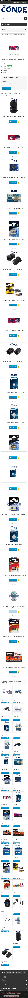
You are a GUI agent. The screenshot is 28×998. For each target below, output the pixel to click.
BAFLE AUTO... (4, 910)
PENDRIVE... (3, 698)
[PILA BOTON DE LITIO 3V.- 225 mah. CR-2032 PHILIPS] (14, 167)
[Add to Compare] (18, 122)
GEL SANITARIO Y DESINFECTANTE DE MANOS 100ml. (14, 607)
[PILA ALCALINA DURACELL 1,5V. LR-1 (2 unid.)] (14, 290)
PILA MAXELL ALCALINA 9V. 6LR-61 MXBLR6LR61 (14, 514)
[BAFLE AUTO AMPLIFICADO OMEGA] (7, 903)
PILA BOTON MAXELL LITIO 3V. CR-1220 (14, 147)
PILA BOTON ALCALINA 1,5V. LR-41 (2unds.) (14, 667)
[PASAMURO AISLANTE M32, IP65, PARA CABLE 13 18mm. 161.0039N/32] (14, 351)
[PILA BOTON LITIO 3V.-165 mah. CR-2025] (14, 198)
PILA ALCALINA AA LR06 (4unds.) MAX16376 (14, 453)
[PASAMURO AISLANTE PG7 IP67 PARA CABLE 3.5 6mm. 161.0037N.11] (14, 106)
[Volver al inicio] (2, 34)
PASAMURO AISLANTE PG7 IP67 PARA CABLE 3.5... (14, 117)
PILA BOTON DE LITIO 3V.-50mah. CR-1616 (14, 330)
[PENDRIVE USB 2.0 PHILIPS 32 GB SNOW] (18, 850)
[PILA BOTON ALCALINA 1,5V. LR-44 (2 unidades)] (7, 832)
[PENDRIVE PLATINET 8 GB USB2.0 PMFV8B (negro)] (7, 709)
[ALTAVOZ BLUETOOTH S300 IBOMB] (18, 885)
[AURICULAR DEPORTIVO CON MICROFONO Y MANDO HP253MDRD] (7, 920)
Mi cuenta (3, 984)
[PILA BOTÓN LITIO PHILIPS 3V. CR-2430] (14, 412)
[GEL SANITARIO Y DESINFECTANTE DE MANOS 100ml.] (14, 596)
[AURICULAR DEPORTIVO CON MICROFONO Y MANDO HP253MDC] (18, 903)
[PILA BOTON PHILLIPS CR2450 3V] (14, 534)
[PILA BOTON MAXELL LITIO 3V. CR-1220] (14, 137)
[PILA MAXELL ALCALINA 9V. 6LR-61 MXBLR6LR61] (14, 504)
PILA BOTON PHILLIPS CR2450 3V (14, 545)
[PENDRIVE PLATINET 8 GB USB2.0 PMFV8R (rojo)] (7, 691)
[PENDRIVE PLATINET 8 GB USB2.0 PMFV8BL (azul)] (18, 691)
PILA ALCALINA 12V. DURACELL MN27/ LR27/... (14, 636)
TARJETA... (15, 734)
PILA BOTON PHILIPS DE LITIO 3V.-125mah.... (14, 484)
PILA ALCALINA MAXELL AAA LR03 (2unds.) (14, 239)
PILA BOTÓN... (4, 734)
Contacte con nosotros (17, 2)
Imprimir (4, 72)
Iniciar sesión (24, 2)
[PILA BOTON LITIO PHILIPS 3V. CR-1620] (14, 382)
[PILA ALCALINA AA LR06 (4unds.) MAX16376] (14, 443)
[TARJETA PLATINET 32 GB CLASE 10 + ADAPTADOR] (18, 727)
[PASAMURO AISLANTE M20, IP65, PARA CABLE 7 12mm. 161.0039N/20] (14, 259)
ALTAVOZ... (15, 892)
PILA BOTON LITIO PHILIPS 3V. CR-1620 (14, 392)
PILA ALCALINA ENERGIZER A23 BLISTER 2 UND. (14, 575)
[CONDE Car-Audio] (14, 9)
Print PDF (5, 70)
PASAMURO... (15, 943)
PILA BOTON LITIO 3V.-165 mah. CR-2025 (14, 208)
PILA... (2, 822)
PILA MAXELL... (4, 786)
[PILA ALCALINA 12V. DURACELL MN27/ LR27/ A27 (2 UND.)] (14, 626)
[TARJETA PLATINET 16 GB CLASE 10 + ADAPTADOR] (7, 744)
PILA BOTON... (4, 769)
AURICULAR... (15, 716)
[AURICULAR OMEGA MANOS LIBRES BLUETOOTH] (18, 744)
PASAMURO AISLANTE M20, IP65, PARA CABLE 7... (14, 270)
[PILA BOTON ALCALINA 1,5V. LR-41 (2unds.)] (14, 657)
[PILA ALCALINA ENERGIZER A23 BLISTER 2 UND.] (14, 565)
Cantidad (4, 81)
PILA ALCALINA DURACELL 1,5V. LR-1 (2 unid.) (14, 300)
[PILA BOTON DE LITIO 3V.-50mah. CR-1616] (14, 320)
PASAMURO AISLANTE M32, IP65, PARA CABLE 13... (14, 362)
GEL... (14, 927)
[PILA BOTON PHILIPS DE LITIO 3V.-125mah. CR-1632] (14, 474)
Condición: (3, 63)
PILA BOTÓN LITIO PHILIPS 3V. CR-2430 (14, 422)
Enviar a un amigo (6, 68)
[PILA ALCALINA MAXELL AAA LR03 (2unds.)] (14, 229)
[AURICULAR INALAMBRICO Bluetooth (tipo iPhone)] (18, 709)
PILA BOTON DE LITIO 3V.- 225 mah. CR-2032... (14, 178)
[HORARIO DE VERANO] (14, 0)
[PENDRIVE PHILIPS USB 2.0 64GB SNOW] (7, 850)
